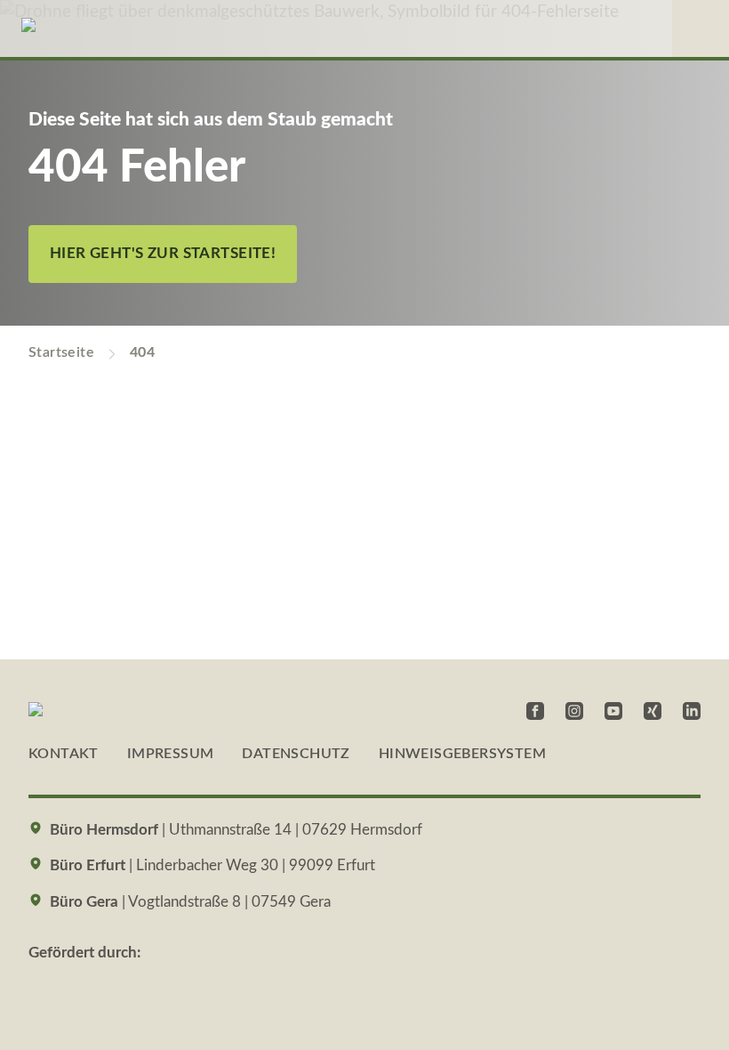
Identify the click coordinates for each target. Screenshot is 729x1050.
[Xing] (652, 711)
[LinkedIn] (692, 711)
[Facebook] (535, 711)
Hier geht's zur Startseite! (163, 253)
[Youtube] (613, 711)
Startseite (61, 352)
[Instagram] (574, 711)
